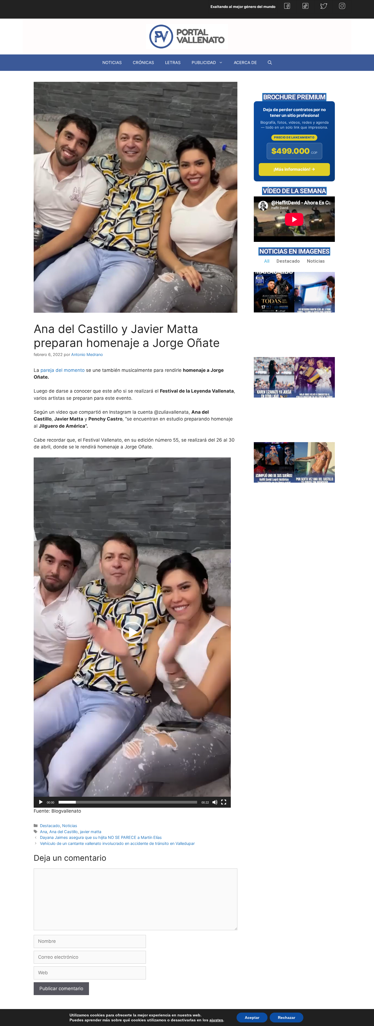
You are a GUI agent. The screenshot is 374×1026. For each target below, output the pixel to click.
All (266, 261)
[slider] (128, 802)
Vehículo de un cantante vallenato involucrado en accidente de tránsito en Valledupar (117, 843)
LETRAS (173, 62)
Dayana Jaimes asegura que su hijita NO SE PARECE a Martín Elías (101, 837)
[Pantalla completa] (223, 802)
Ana (43, 831)
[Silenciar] (215, 802)
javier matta (90, 831)
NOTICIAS (112, 62)
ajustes (216, 1020)
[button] (132, 633)
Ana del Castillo (63, 831)
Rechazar (286, 1017)
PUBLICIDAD (204, 62)
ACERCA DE (245, 62)
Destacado (50, 825)
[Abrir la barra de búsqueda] (269, 62)
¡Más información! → (294, 169)
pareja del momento (63, 370)
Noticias (69, 825)
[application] (132, 632)
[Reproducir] (41, 802)
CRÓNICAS (143, 62)
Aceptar (252, 1017)
